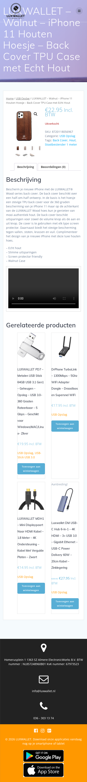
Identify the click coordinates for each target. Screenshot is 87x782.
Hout (72, 140)
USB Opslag (23, 98)
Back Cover (60, 140)
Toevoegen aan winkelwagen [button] (31, 468)
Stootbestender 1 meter (61, 144)
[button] (35, 114)
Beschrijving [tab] (25, 167)
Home (10, 98)
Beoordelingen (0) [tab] (53, 167)
